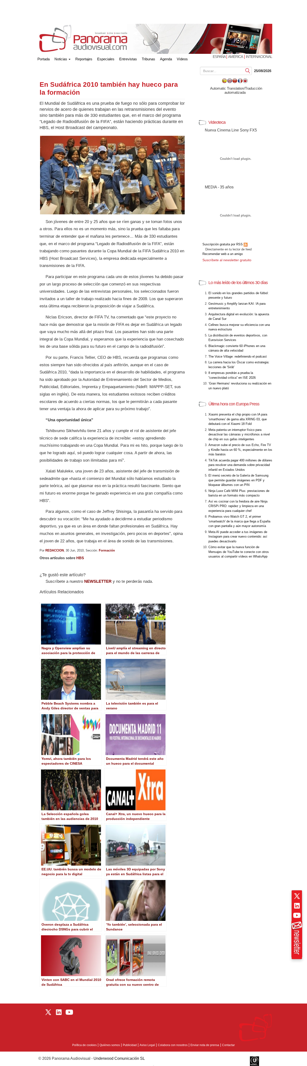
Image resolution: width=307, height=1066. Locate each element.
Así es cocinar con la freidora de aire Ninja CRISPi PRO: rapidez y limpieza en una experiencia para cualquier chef (237, 506)
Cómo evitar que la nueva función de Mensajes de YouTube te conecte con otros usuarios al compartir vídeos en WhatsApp (238, 551)
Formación (107, 550)
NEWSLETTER (98, 581)
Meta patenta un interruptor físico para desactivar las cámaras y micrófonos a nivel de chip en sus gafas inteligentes (239, 434)
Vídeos (182, 59)
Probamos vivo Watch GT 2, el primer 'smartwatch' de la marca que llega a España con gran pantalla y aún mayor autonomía (239, 521)
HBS (80, 558)
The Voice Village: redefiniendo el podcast (237, 356)
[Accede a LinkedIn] (297, 906)
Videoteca (216, 122)
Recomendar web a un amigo (222, 254)
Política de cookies (84, 1045)
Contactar (228, 1045)
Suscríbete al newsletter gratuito (226, 260)
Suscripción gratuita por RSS (223, 244)
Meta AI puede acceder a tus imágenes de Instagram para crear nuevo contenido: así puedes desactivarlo (237, 536)
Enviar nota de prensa (204, 1045)
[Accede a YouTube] (297, 915)
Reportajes (83, 59)
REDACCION (54, 550)
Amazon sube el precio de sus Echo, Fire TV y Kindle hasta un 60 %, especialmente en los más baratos (240, 449)
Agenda (166, 59)
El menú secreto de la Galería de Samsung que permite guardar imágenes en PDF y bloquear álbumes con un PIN (238, 480)
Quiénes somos (110, 1045)
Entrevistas (128, 59)
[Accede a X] (297, 896)
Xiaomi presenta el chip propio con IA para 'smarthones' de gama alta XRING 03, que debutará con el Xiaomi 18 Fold (237, 419)
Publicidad (130, 1045)
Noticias (61, 59)
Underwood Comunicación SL (119, 1058)
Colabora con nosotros (173, 1045)
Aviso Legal (147, 1045)
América (235, 57)
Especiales (105, 59)
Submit (247, 70)
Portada (43, 58)
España (219, 57)
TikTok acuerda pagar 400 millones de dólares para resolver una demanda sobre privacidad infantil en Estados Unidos (240, 465)
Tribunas (148, 59)
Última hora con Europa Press (233, 404)
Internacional (259, 57)
